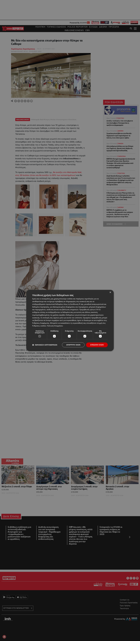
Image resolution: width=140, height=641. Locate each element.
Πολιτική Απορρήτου (55, 326)
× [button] (110, 292)
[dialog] (70, 320)
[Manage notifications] (4, 636)
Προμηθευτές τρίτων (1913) (89, 309)
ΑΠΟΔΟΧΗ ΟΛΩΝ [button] (97, 345)
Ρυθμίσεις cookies (39, 326)
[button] (44, 345)
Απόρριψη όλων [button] (73, 345)
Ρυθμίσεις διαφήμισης (40, 323)
